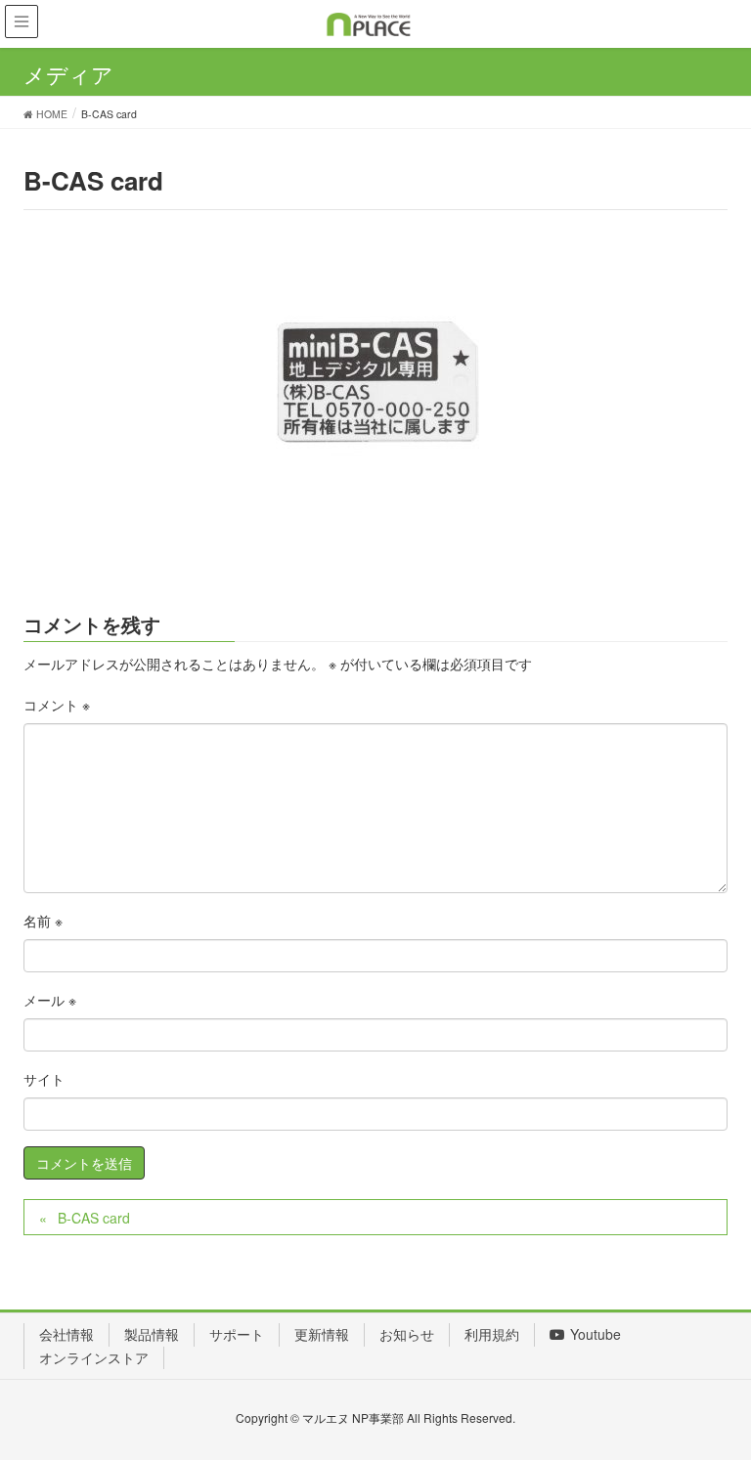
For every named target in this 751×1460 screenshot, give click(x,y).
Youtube (595, 1334)
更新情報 (321, 1334)
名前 (43, 920)
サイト (44, 1079)
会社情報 (66, 1334)
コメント (56, 704)
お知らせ (406, 1334)
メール (49, 999)
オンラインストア (94, 1357)
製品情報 (151, 1334)
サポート (236, 1334)
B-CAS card (94, 1217)
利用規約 (491, 1334)
